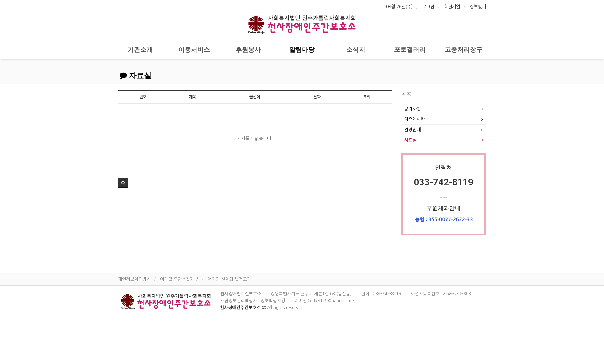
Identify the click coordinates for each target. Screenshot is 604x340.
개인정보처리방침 (134, 279)
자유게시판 (414, 119)
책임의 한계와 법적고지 (229, 279)
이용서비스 (194, 49)
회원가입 (452, 6)
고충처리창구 (464, 49)
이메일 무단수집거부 (179, 279)
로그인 (428, 6)
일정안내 (412, 130)
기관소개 (140, 49)
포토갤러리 (410, 49)
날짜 (317, 97)
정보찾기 (478, 6)
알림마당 (302, 49)
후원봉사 (248, 49)
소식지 (355, 49)
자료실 (139, 75)
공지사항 (412, 109)
